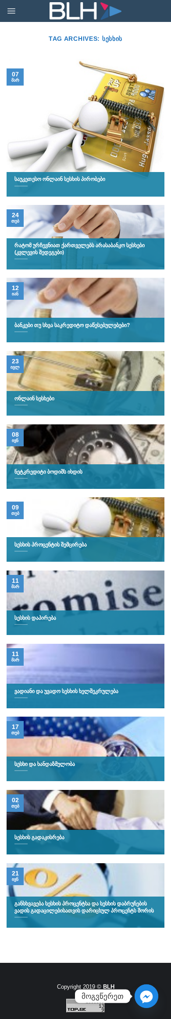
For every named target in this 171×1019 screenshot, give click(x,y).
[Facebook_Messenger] (146, 996)
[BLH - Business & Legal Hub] (86, 11)
